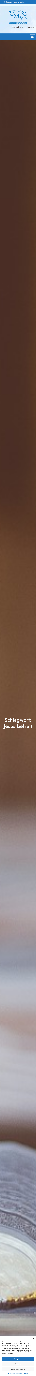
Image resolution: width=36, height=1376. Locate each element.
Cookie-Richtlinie (11, 1373)
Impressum (26, 1373)
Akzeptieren (18, 1359)
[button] (33, 1338)
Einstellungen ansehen (18, 1369)
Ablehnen (18, 1364)
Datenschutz (19, 1373)
